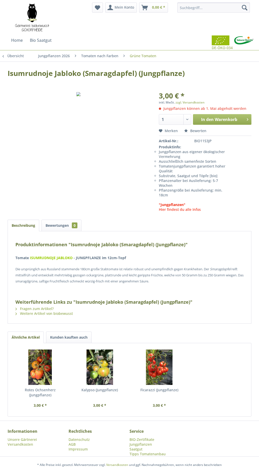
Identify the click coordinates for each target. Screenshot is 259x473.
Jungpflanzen (141, 444)
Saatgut (136, 449)
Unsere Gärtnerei (22, 439)
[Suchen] (244, 8)
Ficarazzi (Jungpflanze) (159, 389)
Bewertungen (61, 225)
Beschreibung (23, 225)
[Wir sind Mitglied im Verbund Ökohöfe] (244, 42)
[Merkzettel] (97, 8)
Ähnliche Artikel (26, 337)
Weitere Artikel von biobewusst (46, 313)
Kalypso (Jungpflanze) (99, 389)
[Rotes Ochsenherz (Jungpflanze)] (40, 367)
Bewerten (197, 130)
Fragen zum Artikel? (36, 308)
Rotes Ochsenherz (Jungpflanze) (40, 392)
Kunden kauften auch (69, 337)
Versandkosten (20, 444)
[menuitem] (97, 8)
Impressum (78, 449)
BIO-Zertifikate (142, 439)
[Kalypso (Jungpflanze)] (100, 367)
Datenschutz (79, 439)
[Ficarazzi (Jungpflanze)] (159, 367)
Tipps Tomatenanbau (148, 453)
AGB (72, 444)
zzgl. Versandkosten (190, 102)
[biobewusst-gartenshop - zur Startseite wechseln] (32, 18)
